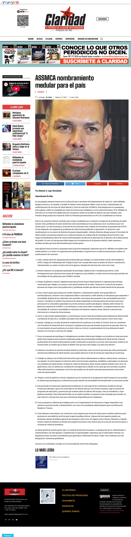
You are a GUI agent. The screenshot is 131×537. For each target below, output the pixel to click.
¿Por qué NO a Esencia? (13, 269)
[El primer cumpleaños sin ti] (6, 173)
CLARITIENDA (69, 490)
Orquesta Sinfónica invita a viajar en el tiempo (20, 146)
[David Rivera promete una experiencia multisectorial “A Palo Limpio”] (6, 128)
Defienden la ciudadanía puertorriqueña (19, 160)
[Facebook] (6, 519)
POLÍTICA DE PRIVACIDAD (75, 495)
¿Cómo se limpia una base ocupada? (14, 243)
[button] (101, 38)
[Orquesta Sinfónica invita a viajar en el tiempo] (6, 146)
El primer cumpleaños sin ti (20, 171)
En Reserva (16, 176)
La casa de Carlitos (11, 262)
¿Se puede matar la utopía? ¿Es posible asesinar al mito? (15, 254)
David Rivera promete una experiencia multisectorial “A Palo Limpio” (20, 131)
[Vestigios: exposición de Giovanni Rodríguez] (6, 115)
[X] (13, 519)
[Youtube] (16, 519)
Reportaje (6, 248)
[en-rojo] (37, 97)
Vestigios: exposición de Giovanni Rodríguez (20, 115)
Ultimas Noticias (18, 165)
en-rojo (49, 97)
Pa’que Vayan (17, 121)
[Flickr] (9, 519)
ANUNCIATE (68, 506)
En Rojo (41, 92)
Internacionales (9, 258)
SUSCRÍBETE (68, 501)
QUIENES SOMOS (70, 511)
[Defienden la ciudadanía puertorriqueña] (6, 160)
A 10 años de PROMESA (12, 234)
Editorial (6, 273)
